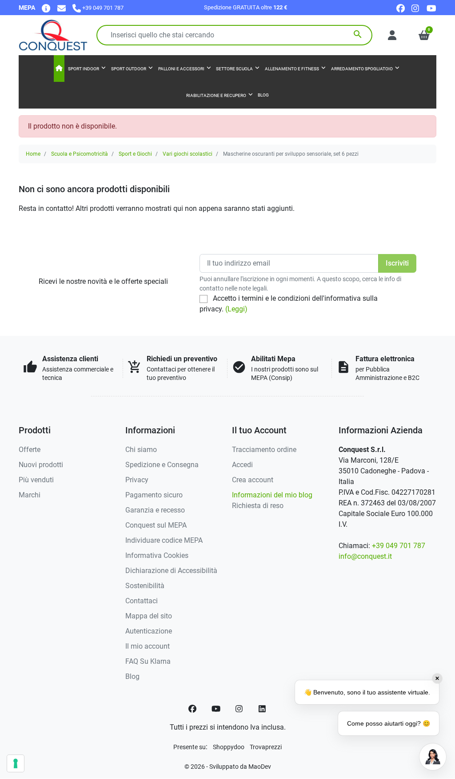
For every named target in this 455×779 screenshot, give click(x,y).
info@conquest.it (365, 556)
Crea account (252, 480)
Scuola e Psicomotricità (79, 154)
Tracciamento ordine (264, 449)
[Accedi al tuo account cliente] (392, 35)
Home (33, 154)
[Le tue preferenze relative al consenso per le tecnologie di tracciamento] (15, 763)
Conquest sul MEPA (156, 525)
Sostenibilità (144, 585)
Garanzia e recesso (155, 510)
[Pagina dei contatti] (46, 8)
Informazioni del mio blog (272, 495)
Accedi (242, 464)
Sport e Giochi (135, 154)
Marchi (29, 495)
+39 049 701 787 (398, 545)
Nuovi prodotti (41, 464)
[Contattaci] (61, 8)
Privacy (136, 480)
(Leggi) (236, 309)
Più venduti (36, 480)
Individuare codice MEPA (164, 540)
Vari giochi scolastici (187, 154)
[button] (424, 35)
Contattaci (141, 601)
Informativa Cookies (156, 555)
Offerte (29, 449)
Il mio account (147, 646)
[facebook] (400, 8)
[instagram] (415, 8)
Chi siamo (141, 449)
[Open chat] (432, 756)
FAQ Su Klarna (148, 661)
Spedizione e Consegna (162, 464)
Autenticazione (148, 631)
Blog (132, 676)
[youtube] (431, 8)
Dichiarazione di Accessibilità (171, 570)
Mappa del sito (148, 616)
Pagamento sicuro (154, 495)
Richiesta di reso (257, 505)
